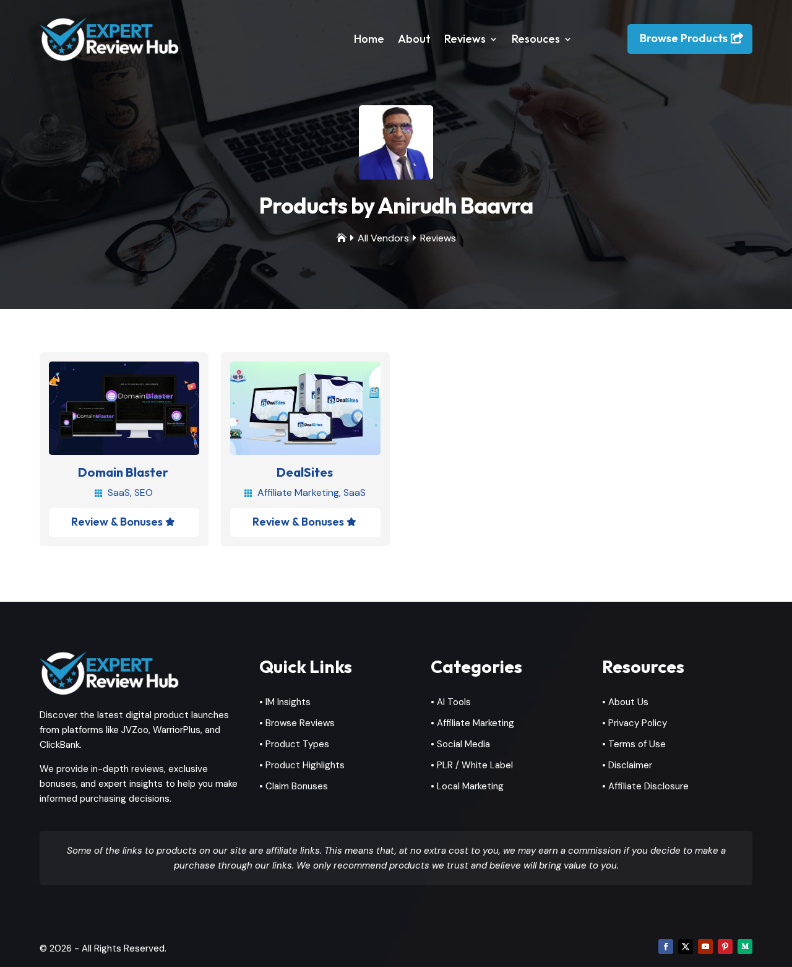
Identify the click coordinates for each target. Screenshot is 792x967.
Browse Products (684, 38)
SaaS (119, 492)
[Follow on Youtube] (705, 946)
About (414, 39)
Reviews (465, 39)
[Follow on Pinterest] (725, 946)
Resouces (536, 39)
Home (369, 39)
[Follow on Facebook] (665, 946)
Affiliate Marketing (298, 492)
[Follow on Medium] (745, 946)
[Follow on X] (685, 946)
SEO (143, 492)
